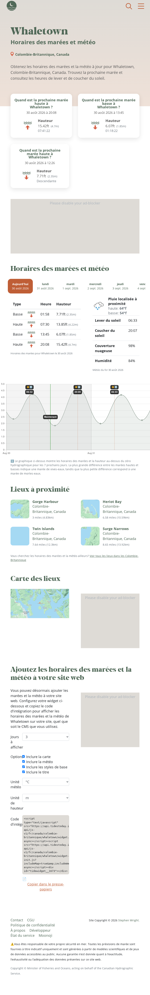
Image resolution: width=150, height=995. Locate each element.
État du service (23, 935)
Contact (17, 920)
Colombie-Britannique (34, 54)
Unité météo (13, 784)
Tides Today (11, 5)
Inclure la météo (39, 762)
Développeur (40, 930)
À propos (18, 930)
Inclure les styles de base (46, 767)
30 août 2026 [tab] (20, 286)
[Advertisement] (75, 226)
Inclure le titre (37, 772)
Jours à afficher (13, 741)
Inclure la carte (38, 756)
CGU (30, 920)
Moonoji (45, 935)
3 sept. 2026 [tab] (120, 286)
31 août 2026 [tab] (45, 286)
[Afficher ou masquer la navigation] (141, 6)
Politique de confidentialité (33, 925)
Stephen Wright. (128, 920)
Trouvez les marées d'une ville (129, 6)
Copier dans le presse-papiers (45, 887)
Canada (62, 54)
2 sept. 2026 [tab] (95, 286)
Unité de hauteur (13, 803)
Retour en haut (139, 984)
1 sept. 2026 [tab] (70, 286)
